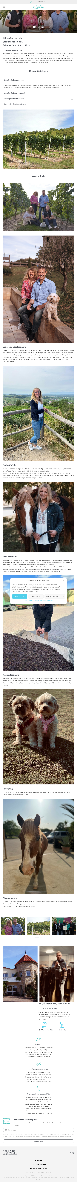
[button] (64, 580)
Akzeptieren (19, 596)
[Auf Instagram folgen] (73, 1152)
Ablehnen (36, 596)
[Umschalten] (72, 81)
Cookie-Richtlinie (29, 600)
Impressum (50, 600)
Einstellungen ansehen (55, 596)
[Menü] (4, 7)
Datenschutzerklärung (40, 600)
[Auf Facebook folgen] (70, 1152)
